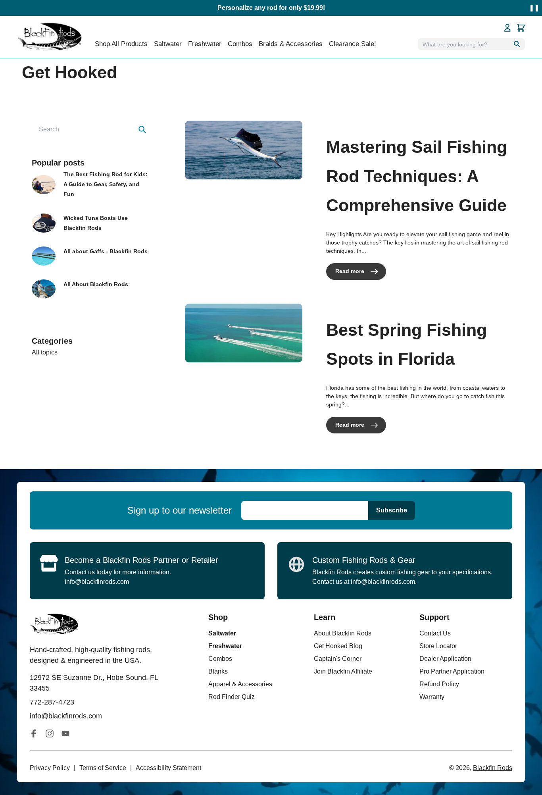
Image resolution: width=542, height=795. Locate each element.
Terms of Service (102, 767)
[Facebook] (34, 733)
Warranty (431, 696)
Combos (240, 44)
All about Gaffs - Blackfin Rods (105, 251)
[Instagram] (50, 733)
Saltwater (222, 633)
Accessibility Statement (168, 767)
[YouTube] (65, 733)
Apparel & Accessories (240, 684)
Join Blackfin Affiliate (343, 671)
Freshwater (225, 646)
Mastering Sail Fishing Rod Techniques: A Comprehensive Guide (416, 176)
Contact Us (435, 633)
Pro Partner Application (451, 671)
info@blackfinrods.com (97, 581)
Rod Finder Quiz (231, 696)
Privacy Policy (50, 767)
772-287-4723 (52, 702)
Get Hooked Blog (338, 646)
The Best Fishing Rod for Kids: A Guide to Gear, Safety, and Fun (105, 184)
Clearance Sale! (352, 44)
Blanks (218, 671)
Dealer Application (445, 658)
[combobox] (91, 129)
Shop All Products (121, 44)
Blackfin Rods (492, 767)
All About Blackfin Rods (95, 284)
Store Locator (438, 646)
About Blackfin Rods (342, 633)
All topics (45, 352)
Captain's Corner (337, 658)
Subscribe (391, 510)
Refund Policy (439, 684)
